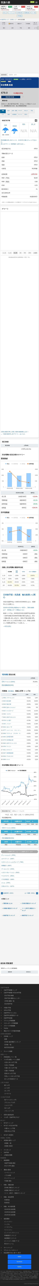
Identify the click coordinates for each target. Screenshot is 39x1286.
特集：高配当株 (9, 1185)
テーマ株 (34, 12)
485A (4, 697)
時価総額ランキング (10, 1235)
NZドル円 (7, 1108)
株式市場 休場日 (9, 1047)
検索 (5, 1039)
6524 (4, 704)
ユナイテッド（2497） (8, 858)
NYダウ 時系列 (8, 1135)
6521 (4, 749)
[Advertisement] (19, 51)
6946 (4, 717)
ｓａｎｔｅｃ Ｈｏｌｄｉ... (13, 730)
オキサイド (9, 749)
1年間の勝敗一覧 (9, 1001)
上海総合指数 (8, 1155)
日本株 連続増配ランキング (12, 1042)
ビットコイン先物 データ (11, 1241)
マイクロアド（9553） (8, 876)
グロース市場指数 (9, 1026)
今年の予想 (7, 1010)
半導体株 (19, 15)
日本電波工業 (9, 740)
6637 (4, 753)
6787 (4, 723)
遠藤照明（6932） (8, 893)
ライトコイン (8, 1230)
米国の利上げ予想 (9, 1131)
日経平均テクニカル (10, 1013)
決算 (12, 28)
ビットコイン (8, 1221)
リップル (7, 1224)
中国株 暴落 (7, 1181)
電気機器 (16, 79)
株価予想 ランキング (9, 915)
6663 (4, 743)
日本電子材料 (9, 736)
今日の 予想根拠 (9, 1065)
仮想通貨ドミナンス (10, 1238)
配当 (4, 28)
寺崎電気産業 (9, 753)
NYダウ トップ (8, 1123)
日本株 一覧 (7, 1044)
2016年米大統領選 (9, 1215)
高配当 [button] (19, 23)
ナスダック (7, 1150)
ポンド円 (7, 1091)
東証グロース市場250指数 (12, 1031)
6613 (4, 727)
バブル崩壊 (7, 1175)
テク (3, 114)
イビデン (8, 714)
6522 (4, 756)
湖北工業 (8, 704)
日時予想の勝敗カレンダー (12, 998)
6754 (4, 746)
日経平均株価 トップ (10, 990)
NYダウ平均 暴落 (9, 1166)
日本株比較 (19, 12)
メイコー (8, 723)
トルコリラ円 (8, 1105)
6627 (4, 710)
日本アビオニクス (11, 717)
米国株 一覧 (7, 1143)
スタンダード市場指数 (11, 1023)
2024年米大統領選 (9, 1209)
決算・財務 (14, 110)
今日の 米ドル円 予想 (10, 1062)
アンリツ (8, 746)
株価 (3, 110)
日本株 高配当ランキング (29, 903)
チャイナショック (9, 1178)
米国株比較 (26, 12)
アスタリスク (9, 756)
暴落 (29, 28)
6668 (4, 733)
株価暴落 (6, 1160)
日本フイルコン (8, 828)
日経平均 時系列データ (11, 1015)
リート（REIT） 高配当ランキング (14, 1193)
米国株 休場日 (8, 1146)
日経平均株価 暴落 (9, 1163)
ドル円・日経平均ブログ (11, 1117)
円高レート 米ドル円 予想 (12, 1076)
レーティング (12, 12)
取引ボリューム (9, 1243)
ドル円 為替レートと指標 (12, 1059)
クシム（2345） (6, 883)
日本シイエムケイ (11, 707)
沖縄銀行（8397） (6, 865)
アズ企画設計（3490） (8, 879)
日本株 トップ (8, 1036)
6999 (4, 759)
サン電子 (8, 720)
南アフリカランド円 (10, 1099)
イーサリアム (8, 1227)
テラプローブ (9, 710)
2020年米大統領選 (9, 1212)
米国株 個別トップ (10, 1140)
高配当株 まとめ (7, 903)
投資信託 (7, 1202)
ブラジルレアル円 (9, 1102)
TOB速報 (28, 23)
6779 (4, 740)
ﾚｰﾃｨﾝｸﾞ (20, 110)
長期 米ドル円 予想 (10, 1073)
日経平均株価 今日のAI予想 (12, 992)
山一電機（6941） (31, 893)
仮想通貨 (6, 1219)
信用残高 (14, 114)
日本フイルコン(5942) (8, 681)
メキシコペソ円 (9, 1111)
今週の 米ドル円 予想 (10, 1068)
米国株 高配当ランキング (10, 908)
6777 (4, 730)
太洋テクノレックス (11, 743)
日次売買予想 (8, 1004)
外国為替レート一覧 (10, 1057)
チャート (20, 114)
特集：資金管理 (9, 1197)
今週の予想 (7, 1007)
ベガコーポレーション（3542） (10, 872)
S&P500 (6, 1152)
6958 (4, 707)
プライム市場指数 (9, 1020)
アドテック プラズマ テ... (13, 733)
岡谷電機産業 (8, 838)
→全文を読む (7, 626)
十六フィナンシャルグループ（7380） (12, 862)
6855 (4, 736)
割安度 (15, 126)
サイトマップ (8, 1247)
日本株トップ (3, 23)
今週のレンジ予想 (9, 1128)
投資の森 (5, 2)
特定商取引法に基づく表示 (12, 1253)
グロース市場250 (32, 571)
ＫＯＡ (8, 759)
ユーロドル (7, 1093)
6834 (4, 701)
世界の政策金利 (9, 1115)
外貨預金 (7, 1200)
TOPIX (23, 571)
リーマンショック (9, 1172)
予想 (21, 28)
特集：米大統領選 (9, 1206)
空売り (26, 114)
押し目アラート (35, 23)
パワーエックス (10, 697)
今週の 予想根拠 (9, 1070)
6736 (4, 720)
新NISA (11, 23)
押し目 (32, 2)
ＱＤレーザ (9, 727)
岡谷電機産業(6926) (8, 685)
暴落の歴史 (7, 1170)
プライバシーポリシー (11, 1250)
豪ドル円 (7, 1085)
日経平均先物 (8, 1018)
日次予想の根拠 (9, 995)
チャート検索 (8, 1051)
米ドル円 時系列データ (11, 1079)
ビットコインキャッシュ (11, 1232)
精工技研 (8, 701)
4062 (4, 714)
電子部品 (3, 81)
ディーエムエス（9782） (8, 855)
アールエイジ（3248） (8, 869)
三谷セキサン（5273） (8, 886)
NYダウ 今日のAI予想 (10, 1125)
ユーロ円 (7, 1088)
